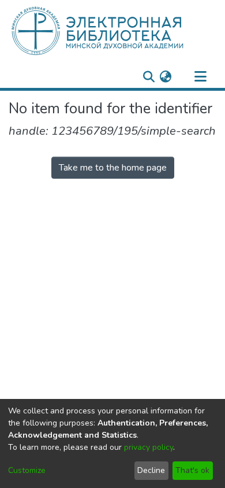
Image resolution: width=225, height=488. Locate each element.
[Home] (117, 31)
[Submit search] (148, 77)
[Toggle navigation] (200, 77)
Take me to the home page (113, 167)
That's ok (192, 470)
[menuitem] (165, 77)
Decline (151, 470)
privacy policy (148, 447)
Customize (27, 470)
